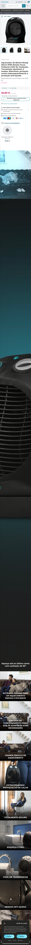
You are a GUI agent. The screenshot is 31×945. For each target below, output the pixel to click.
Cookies (9, 940)
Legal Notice (20, 940)
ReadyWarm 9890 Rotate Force (7, 137)
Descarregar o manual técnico (9, 95)
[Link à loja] (5, 2)
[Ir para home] (1, 13)
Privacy (14, 940)
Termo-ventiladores (12, 123)
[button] (28, 50)
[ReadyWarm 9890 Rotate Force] (7, 130)
